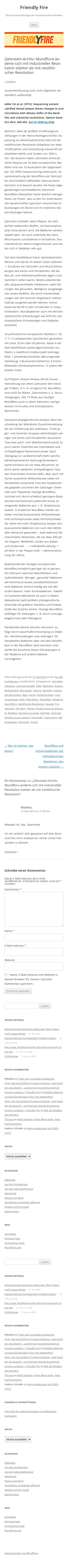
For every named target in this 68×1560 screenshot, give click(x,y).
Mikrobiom (32, 699)
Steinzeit (56, 713)
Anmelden (10, 1234)
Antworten (11, 851)
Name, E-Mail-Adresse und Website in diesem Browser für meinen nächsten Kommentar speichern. (31, 979)
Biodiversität (12, 690)
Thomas (9, 1119)
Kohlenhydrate (45, 695)
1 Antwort (10, 81)
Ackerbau (10, 686)
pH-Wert (21, 708)
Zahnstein (23, 722)
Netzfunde (10, 1193)
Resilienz (13, 713)
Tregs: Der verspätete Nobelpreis (36, 1078)
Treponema (50, 717)
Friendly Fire (34, 7)
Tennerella (37, 717)
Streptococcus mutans (17, 717)
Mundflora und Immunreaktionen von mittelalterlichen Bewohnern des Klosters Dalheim (49, 756)
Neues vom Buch (14, 1198)
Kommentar (13, 889)
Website (10, 960)
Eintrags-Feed (12, 1238)
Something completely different (22, 1202)
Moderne (58, 699)
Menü (34, 24)
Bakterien (48, 686)
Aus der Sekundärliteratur (19, 1189)
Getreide (47, 690)
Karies (32, 695)
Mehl (22, 699)
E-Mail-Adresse (15, 945)
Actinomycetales (25, 686)
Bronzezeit (26, 690)
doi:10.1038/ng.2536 (41, 122)
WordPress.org (13, 1247)
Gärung (37, 690)
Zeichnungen (12, 1211)
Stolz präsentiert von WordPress (21, 1553)
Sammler (45, 713)
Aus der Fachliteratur (16, 1184)
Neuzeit (49, 704)
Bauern (59, 686)
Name (9, 931)
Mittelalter (45, 699)
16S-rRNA (57, 681)
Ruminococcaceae (29, 713)
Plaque (30, 708)
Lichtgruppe (11, 1056)
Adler (39, 686)
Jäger (25, 695)
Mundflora (11, 704)
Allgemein (10, 1180)
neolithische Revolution (31, 704)
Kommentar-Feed (14, 1243)
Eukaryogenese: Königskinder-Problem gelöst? (30, 1038)
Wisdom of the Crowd (17, 1207)
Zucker (34, 722)
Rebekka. (26, 807)
